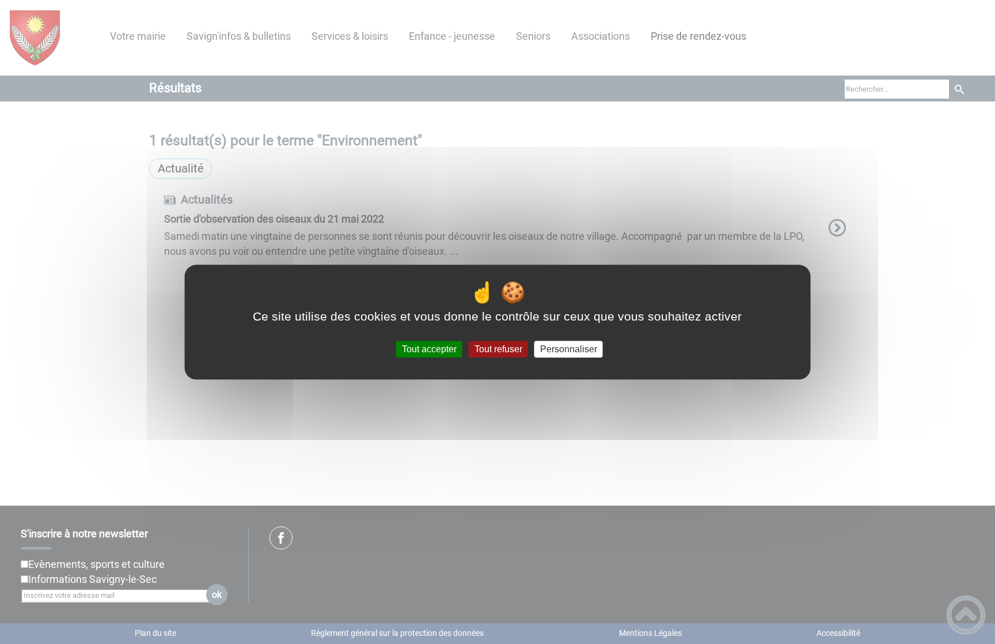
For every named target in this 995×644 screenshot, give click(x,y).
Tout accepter (429, 349)
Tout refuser (498, 349)
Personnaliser (568, 349)
